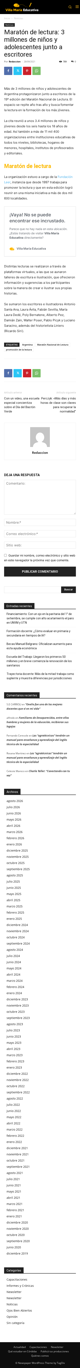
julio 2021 (13, 1179)
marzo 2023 (15, 1055)
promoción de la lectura (19, 349)
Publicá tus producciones (55, 1351)
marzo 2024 (15, 981)
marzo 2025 (15, 906)
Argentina (27, 344)
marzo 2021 (15, 1204)
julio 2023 (13, 1030)
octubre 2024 (16, 937)
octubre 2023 (16, 1012)
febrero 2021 (15, 1210)
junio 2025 (14, 888)
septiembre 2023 (18, 1018)
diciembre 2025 (17, 850)
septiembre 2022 (18, 1092)
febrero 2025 (15, 912)
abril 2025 (13, 900)
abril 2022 (13, 1123)
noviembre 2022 (18, 1080)
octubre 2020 (16, 1235)
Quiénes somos (40, 1355)
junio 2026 (14, 813)
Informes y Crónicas (20, 1286)
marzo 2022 (15, 1129)
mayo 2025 (14, 894)
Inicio (7, 18)
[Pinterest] (27, 71)
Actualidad (20, 1347)
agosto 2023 (15, 1024)
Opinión (12, 1317)
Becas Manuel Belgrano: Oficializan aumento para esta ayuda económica (39, 646)
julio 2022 (13, 1105)
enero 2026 (14, 844)
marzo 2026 (15, 832)
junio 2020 (14, 1247)
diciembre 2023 (17, 999)
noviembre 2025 (18, 857)
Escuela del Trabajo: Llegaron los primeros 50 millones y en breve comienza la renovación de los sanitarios (39, 661)
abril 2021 (13, 1198)
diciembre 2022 (17, 1074)
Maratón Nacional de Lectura (52, 344)
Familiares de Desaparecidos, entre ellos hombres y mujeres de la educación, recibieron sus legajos (38, 722)
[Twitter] (18, 71)
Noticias (18, 18)
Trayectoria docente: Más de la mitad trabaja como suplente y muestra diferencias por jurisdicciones (40, 676)
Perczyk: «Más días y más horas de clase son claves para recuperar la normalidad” (58, 405)
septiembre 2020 (18, 1241)
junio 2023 (14, 1036)
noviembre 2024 (18, 931)
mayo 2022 (14, 1117)
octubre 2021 (16, 1160)
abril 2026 (13, 826)
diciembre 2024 (17, 925)
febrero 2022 (15, 1136)
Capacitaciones (17, 1279)
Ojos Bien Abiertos (19, 1310)
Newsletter (14, 1292)
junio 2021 (14, 1185)
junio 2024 (14, 962)
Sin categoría (15, 1323)
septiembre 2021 (18, 1167)
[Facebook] (8, 71)
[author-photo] (40, 447)
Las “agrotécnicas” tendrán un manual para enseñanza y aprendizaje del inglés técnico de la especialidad (38, 740)
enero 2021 (14, 1216)
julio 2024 (13, 956)
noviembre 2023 (18, 1005)
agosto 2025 (15, 875)
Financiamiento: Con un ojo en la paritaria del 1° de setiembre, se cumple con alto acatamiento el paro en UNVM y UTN (40, 618)
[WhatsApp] (36, 71)
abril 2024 (13, 974)
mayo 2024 (14, 968)
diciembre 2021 (17, 1148)
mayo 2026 (14, 819)
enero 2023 (14, 1067)
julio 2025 (13, 881)
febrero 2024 (15, 987)
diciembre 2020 (17, 1222)
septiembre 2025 (18, 869)
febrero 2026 (15, 838)
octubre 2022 (16, 1086)
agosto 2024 (15, 950)
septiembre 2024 (18, 943)
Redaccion (15, 61)
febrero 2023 (15, 1061)
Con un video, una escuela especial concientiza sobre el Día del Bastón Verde (21, 405)
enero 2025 (14, 919)
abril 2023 (13, 1049)
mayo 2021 (14, 1191)
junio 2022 (14, 1111)
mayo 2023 (14, 1043)
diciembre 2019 (17, 1253)
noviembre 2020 (18, 1229)
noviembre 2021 (18, 1154)
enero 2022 (14, 1142)
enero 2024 (14, 993)
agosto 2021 (15, 1173)
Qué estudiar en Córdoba (22, 1351)
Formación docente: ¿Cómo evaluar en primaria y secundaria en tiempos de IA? (38, 633)
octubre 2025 (16, 863)
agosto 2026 (15, 801)
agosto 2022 (15, 1098)
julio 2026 (13, 807)
